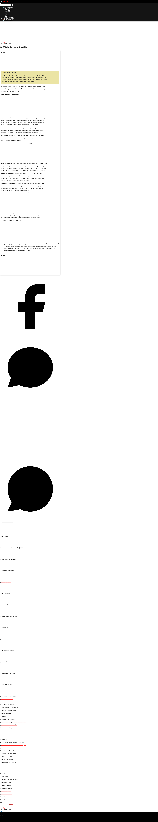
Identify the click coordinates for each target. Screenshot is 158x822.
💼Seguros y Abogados (7, 19)
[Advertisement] (79, 31)
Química (7, 14)
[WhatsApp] (30, 518)
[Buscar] (12, 5)
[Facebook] (30, 336)
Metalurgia (7, 13)
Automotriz (7, 9)
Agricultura (7, 8)
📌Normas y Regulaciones (8, 17)
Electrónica (7, 11)
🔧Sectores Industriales (7, 7)
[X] (30, 458)
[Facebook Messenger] (30, 397)
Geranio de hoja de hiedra (7, 522)
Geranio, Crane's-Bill (6, 520)
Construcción (8, 10)
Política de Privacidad (6, 817)
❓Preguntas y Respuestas (8, 18)
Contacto (4, 818)
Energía (6, 12)
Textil (6, 16)
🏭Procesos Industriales (7, 20)
